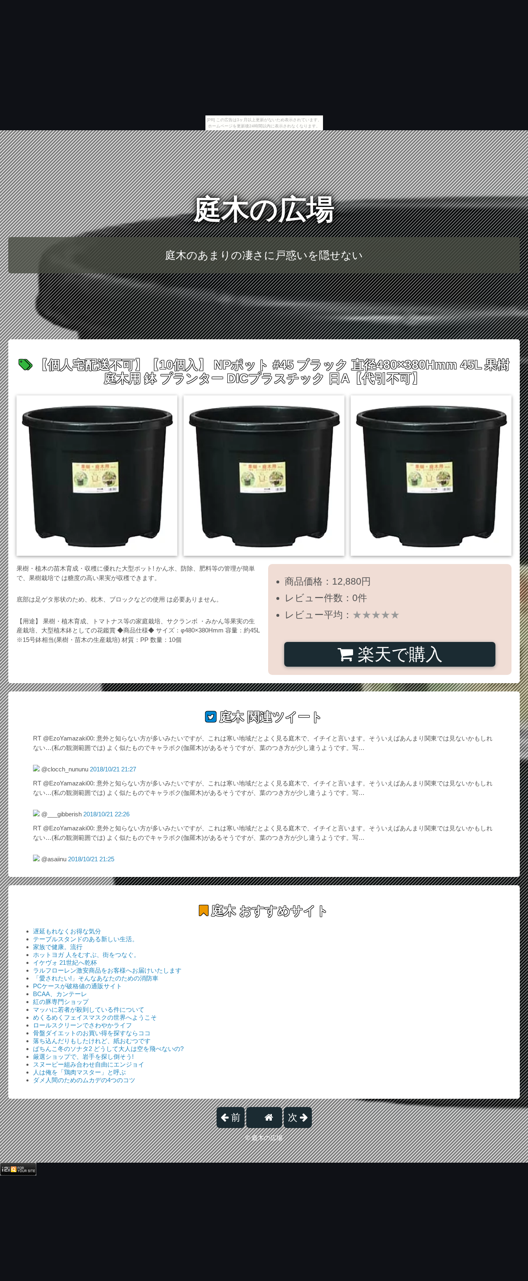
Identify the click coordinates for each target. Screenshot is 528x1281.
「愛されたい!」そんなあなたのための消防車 (95, 978)
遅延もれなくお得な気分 (67, 931)
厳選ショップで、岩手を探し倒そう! (83, 1056)
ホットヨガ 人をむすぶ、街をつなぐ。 (86, 954)
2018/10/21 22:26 (106, 814)
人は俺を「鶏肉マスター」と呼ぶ (79, 1072)
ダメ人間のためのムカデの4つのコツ (84, 1080)
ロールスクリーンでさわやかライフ (82, 1025)
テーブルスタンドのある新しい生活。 (85, 939)
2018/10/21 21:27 (113, 769)
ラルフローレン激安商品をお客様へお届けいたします (107, 970)
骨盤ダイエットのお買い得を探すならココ (92, 1033)
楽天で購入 (398, 654)
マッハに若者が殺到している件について (88, 1009)
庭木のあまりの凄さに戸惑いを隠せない (264, 255)
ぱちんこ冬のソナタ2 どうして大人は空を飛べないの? (108, 1048)
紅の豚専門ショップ (61, 1001)
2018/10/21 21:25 (91, 859)
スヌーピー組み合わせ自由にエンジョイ (88, 1064)
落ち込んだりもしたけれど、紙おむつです (92, 1040)
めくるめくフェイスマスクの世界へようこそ (95, 1017)
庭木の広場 (264, 209)
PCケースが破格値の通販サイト (77, 986)
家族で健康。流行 (57, 946)
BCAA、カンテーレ (60, 993)
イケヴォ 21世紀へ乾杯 (65, 962)
